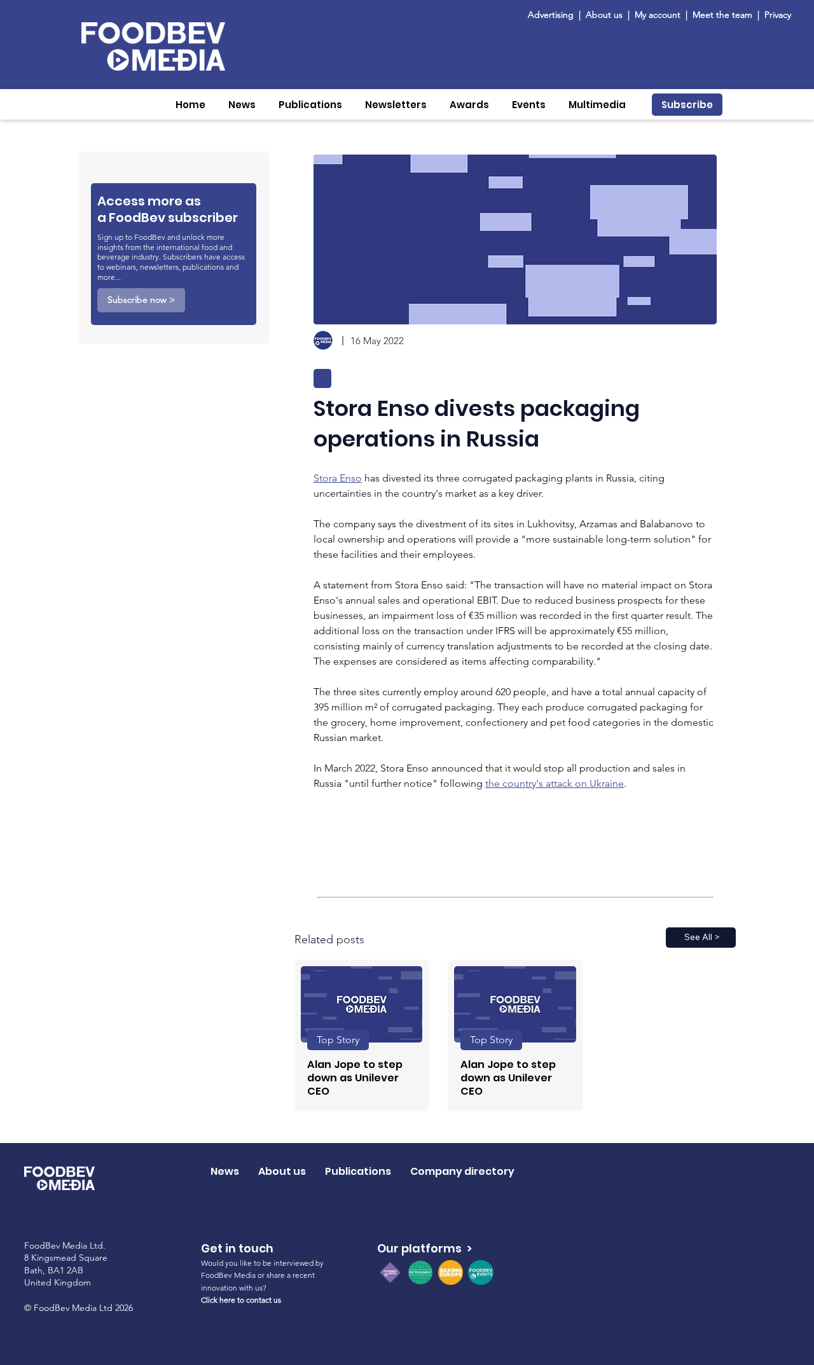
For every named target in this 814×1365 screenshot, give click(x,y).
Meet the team (723, 14)
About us (604, 14)
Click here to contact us (241, 1300)
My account (657, 14)
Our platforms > (424, 1248)
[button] (242, 105)
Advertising (553, 14)
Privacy (777, 14)
